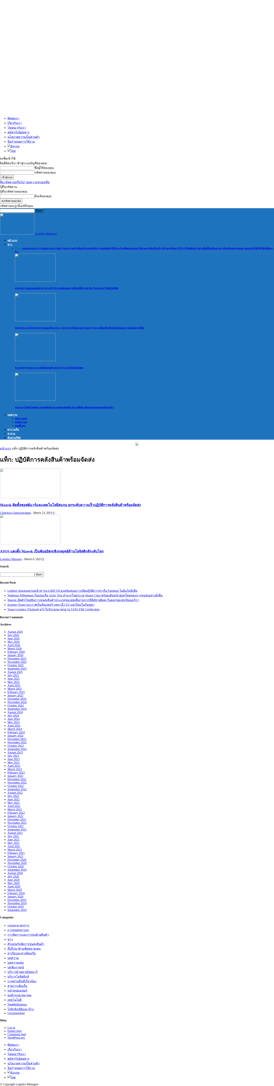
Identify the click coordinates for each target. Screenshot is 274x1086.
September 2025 (17, 668)
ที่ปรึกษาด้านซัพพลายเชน (123, 248)
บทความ (12, 414)
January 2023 (15, 775)
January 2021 (15, 856)
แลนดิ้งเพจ (20, 425)
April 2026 (13, 645)
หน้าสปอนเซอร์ (17, 990)
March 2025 (14, 688)
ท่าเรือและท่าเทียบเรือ (146, 248)
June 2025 (13, 678)
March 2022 (14, 809)
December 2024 (16, 698)
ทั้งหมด (18, 248)
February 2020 (16, 893)
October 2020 (15, 866)
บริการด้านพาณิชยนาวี (168, 248)
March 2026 (14, 648)
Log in (11, 1027)
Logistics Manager (11, 559)
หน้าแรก (12, 240)
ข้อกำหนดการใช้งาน (21, 141)
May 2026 (13, 641)
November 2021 (17, 822)
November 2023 (17, 742)
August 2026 (15, 631)
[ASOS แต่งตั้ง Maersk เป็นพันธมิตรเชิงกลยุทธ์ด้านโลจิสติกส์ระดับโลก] (30, 543)
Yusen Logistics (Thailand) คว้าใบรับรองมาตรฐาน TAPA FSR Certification (53, 609)
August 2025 (15, 672)
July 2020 (13, 876)
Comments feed (16, 1034)
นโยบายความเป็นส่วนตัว (23, 137)
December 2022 (16, 779)
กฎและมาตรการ (30, 248)
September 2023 (17, 749)
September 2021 (17, 829)
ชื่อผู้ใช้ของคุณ (44, 167)
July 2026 (13, 635)
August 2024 (15, 712)
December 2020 (16, 859)
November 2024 (17, 702)
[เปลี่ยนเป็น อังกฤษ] (140, 146)
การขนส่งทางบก (46, 248)
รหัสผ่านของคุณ (45, 172)
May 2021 (13, 842)
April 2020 (13, 886)
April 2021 (13, 846)
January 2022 (15, 816)
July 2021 (13, 836)
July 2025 (13, 675)
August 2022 (15, 792)
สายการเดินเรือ (223, 248)
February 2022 (16, 812)
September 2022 (17, 789)
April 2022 (13, 806)
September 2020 (17, 869)
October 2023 (15, 745)
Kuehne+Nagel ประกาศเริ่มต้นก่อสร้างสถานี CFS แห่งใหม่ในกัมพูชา (49, 367)
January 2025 (15, 695)
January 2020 (15, 896)
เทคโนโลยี (253, 248)
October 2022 (15, 785)
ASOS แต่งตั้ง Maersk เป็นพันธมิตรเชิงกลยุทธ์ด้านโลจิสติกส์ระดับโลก (52, 551)
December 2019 (16, 899)
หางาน (11, 433)
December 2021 (16, 819)
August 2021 (15, 832)
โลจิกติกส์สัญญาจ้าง (20, 1009)
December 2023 (16, 739)
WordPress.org (16, 1037)
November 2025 (17, 661)
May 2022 (13, 802)
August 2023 (15, 752)
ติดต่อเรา (13, 118)
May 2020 (13, 883)
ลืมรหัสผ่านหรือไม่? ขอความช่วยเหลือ (25, 182)
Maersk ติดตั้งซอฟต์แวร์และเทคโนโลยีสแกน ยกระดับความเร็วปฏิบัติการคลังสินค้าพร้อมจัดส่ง (70, 505)
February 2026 (16, 651)
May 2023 (13, 762)
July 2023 (13, 755)
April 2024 (13, 725)
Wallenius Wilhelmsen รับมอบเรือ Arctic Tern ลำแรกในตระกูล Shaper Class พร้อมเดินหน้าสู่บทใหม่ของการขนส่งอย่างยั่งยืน (79, 327)
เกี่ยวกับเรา (14, 123)
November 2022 (17, 782)
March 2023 (14, 769)
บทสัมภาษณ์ (21, 422)
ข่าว (9, 244)
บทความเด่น (21, 418)
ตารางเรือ (13, 429)
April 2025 (13, 685)
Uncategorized (16, 1013)
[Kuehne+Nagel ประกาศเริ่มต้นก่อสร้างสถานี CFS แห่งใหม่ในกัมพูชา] (35, 360)
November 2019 (17, 903)
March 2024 (14, 729)
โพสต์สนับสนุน (17, 1004)
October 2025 (15, 665)
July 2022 (13, 796)
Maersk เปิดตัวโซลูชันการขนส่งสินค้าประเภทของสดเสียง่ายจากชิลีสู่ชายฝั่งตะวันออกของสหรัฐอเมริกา (64, 407)
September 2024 (17, 708)
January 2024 (15, 735)
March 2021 (14, 849)
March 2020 (14, 889)
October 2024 (15, 705)
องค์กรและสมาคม (239, 248)
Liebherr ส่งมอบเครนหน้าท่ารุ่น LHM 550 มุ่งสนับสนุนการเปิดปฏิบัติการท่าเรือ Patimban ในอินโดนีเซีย (66, 288)
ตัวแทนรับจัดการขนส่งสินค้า (97, 248)
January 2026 (15, 655)
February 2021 (16, 853)
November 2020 (17, 863)
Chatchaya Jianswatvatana (15, 512)
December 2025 (16, 658)
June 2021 (13, 839)
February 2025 (16, 692)
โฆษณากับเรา (16, 127)
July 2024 (13, 715)
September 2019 (17, 910)
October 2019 (15, 906)
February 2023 (16, 772)
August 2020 (15, 873)
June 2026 (13, 638)
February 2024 (16, 732)
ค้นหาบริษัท (14, 437)
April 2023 (13, 765)
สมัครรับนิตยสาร (18, 132)
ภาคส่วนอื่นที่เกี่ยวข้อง (205, 248)
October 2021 (15, 826)
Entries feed (14, 1031)
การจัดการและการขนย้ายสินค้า (69, 248)
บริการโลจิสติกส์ (187, 248)
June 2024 (13, 718)
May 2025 (13, 682)
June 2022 (13, 799)
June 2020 (13, 879)
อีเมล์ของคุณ (42, 196)
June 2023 (13, 759)
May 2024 (13, 722)
